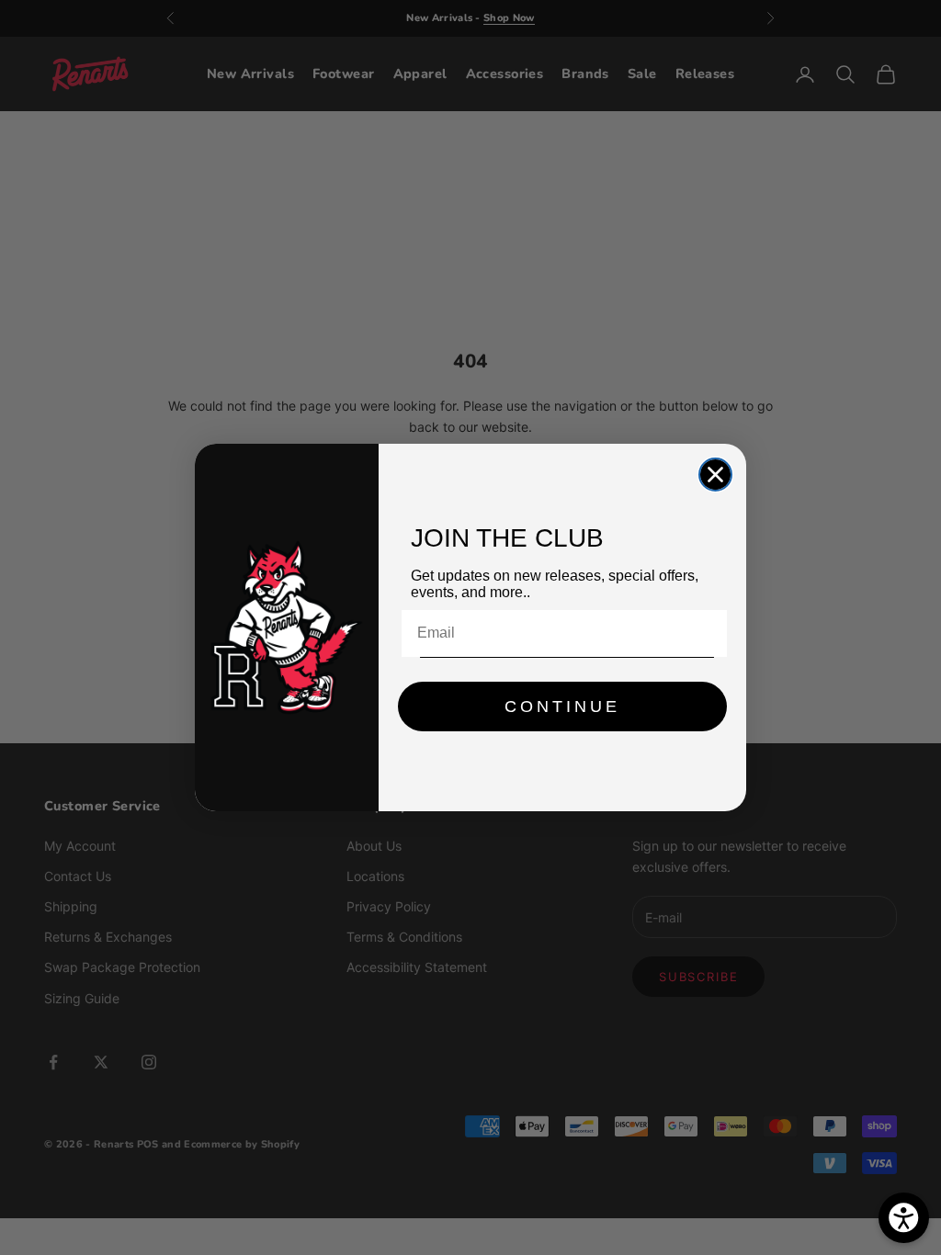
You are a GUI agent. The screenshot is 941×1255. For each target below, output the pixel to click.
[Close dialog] (715, 474)
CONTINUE (562, 706)
